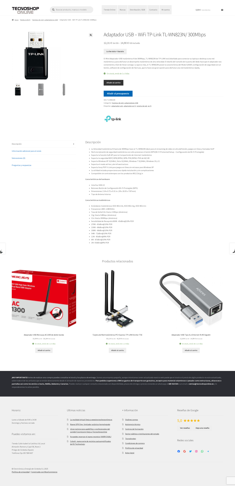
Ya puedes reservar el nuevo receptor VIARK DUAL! (90, 436)
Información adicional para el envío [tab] (26, 151)
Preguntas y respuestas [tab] (21, 165)
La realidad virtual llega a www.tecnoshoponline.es (91, 419)
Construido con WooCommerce (44, 472)
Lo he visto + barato (115, 51)
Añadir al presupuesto (118, 93)
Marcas (123, 9)
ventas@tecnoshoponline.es (201, 384)
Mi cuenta (166, 9)
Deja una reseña (202, 428)
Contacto (153, 9)
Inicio (16, 20)
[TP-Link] (113, 119)
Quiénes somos (131, 419)
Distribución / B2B (137, 9)
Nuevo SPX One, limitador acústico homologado (90, 424)
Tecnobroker (130, 438)
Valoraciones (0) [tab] (18, 158)
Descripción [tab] (17, 144)
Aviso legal (129, 453)
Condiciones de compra (135, 443)
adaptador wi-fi (130, 106)
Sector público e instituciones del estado (142, 434)
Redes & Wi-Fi (25, 20)
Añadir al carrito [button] (44, 350)
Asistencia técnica (132, 424)
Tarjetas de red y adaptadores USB (45, 20)
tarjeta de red (142, 106)
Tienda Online (109, 9)
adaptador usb (117, 106)
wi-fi (149, 106)
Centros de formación (134, 429)
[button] (91, 35)
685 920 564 (173, 384)
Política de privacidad (134, 448)
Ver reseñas (185, 428)
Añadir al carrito (113, 82)
